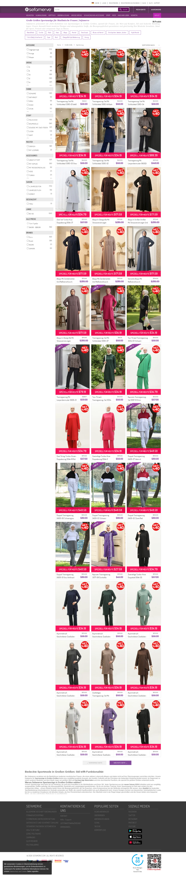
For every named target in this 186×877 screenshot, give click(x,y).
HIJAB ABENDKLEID (101, 812)
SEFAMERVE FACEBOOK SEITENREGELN (41, 826)
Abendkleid (30, 32)
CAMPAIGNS (30, 837)
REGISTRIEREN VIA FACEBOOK (130, 3)
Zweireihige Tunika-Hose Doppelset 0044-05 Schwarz (137, 577)
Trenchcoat (84, 32)
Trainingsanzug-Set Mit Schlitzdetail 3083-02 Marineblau (100, 163)
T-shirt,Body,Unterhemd (34, 37)
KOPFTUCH (51, 15)
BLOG (144, 3)
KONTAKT (63, 816)
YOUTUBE (132, 826)
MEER (114, 15)
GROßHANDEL (65, 827)
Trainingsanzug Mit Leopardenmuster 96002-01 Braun (137, 163)
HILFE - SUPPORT (154, 3)
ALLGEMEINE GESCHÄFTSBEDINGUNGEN (41, 812)
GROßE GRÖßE (76, 15)
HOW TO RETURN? (32, 830)
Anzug (87, 37)
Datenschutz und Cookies (18, 871)
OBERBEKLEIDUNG (63, 15)
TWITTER (131, 815)
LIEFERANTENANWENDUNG (70, 823)
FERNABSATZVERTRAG (34, 815)
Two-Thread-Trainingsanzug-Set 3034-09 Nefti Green (102, 400)
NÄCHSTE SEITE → (120, 763)
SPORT (108, 15)
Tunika (41, 32)
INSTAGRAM (132, 819)
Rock (56, 37)
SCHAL (97, 823)
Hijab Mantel (135, 32)
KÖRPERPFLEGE (100, 830)
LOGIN (104, 3)
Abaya (65, 32)
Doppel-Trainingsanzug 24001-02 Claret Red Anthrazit (136, 518)
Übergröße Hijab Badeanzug (71, 37)
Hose (57, 32)
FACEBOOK (132, 812)
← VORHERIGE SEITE (94, 763)
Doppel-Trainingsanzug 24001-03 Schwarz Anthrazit (100, 518)
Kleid (49, 32)
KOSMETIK (134, 15)
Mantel (74, 32)
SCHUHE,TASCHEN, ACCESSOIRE (94, 15)
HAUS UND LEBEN (123, 15)
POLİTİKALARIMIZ (32, 845)
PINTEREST (132, 823)
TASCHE (97, 826)
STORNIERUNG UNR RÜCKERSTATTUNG (40, 819)
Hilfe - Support (65, 819)
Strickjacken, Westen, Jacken (117, 32)
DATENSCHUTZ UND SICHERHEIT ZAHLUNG (42, 823)
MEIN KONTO (141, 10)
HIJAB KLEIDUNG (41, 15)
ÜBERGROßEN (99, 815)
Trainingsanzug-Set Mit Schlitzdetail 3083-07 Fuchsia (100, 341)
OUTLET (157, 15)
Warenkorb (156, 10)
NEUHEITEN (30, 15)
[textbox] (83, 9)
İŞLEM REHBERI (31, 841)
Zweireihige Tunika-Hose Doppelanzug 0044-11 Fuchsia (101, 459)
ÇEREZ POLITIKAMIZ (33, 834)
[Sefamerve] (39, 9)
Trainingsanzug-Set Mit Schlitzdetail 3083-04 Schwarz (136, 104)
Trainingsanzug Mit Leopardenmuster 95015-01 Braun (67, 400)
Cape (48, 37)
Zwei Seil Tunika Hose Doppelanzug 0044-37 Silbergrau (65, 222)
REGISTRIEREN (113, 3)
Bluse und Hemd (98, 32)
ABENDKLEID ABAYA (101, 819)
